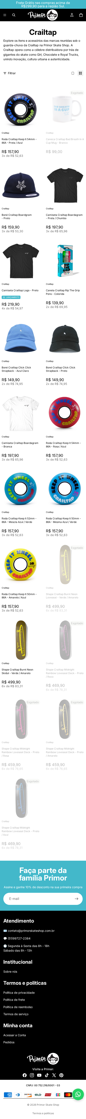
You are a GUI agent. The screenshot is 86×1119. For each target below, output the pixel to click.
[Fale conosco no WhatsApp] (78, 1094)
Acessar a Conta (14, 1035)
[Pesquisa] (13, 15)
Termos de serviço (15, 1014)
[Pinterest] (61, 1075)
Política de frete (14, 999)
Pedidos (8, 1042)
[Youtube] (39, 1075)
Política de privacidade (19, 992)
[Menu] (5, 15)
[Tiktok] (46, 1075)
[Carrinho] (81, 15)
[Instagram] (31, 1075)
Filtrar (12, 73)
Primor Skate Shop (48, 1104)
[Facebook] (24, 1075)
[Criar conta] (76, 898)
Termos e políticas (43, 1113)
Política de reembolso (18, 1007)
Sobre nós (10, 971)
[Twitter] (54, 1075)
